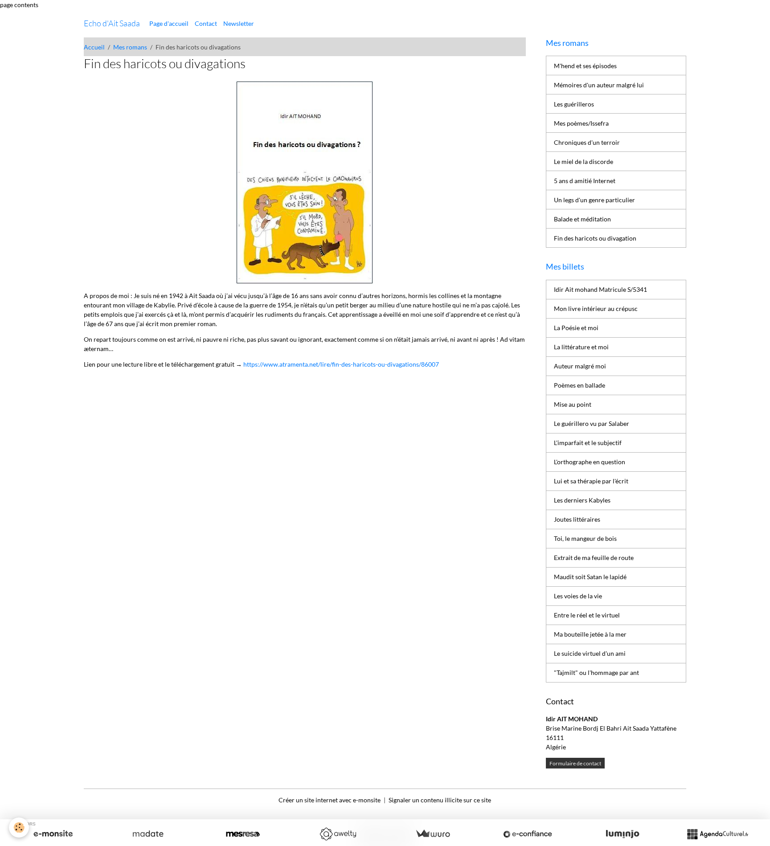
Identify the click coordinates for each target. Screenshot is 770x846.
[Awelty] (337, 834)
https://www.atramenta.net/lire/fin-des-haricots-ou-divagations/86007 (341, 364)
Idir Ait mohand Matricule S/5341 (600, 289)
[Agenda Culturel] (717, 834)
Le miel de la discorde (583, 161)
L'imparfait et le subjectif (588, 442)
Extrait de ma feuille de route (594, 557)
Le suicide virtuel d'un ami (590, 653)
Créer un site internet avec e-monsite (330, 800)
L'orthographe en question (589, 462)
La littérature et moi (581, 347)
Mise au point (572, 404)
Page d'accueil (168, 23)
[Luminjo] (622, 834)
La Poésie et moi (576, 327)
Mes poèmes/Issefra (581, 123)
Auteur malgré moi (580, 366)
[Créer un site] (53, 834)
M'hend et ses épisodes (585, 65)
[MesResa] (242, 834)
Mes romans (130, 47)
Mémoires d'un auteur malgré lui (599, 85)
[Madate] (148, 834)
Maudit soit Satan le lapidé (590, 576)
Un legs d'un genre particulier (594, 200)
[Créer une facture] (432, 834)
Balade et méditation (582, 219)
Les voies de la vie (578, 596)
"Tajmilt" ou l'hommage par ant (596, 672)
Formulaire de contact (575, 763)
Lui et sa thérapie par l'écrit (591, 481)
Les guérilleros (574, 104)
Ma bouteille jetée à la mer (590, 634)
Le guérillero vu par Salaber (591, 423)
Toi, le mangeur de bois (585, 538)
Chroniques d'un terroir (587, 142)
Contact (206, 23)
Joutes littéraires (577, 519)
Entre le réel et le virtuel (587, 615)
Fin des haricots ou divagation (595, 238)
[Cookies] (19, 827)
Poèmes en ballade (579, 385)
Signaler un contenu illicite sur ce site (440, 800)
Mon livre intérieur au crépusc (596, 308)
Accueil (94, 47)
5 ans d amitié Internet (584, 180)
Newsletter (238, 23)
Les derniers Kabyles (582, 500)
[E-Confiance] (527, 834)
